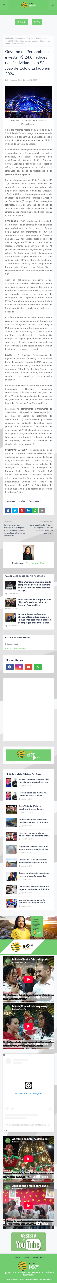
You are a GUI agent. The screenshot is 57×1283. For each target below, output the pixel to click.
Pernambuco (34, 501)
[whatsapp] (38, 667)
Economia (21, 38)
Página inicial (10, 38)
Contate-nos (38, 1258)
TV (38, 22)
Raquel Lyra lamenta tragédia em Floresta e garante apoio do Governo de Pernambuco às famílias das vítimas (34, 874)
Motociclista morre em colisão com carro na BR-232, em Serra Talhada (33, 821)
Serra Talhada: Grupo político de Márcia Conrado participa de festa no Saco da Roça (34, 602)
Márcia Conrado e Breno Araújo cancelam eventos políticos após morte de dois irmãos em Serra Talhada (34, 780)
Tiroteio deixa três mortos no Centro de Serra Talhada (32, 794)
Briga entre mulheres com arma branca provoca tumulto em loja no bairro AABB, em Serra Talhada (34, 847)
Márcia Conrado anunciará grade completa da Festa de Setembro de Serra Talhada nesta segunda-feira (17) (34, 586)
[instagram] (19, 667)
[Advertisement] (28, 709)
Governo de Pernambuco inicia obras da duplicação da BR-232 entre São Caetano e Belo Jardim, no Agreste (34, 861)
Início (17, 1258)
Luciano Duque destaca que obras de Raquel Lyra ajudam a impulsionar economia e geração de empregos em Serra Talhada (34, 618)
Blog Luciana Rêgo (14, 80)
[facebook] (10, 667)
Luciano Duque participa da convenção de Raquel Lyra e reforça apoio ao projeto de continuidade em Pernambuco (33, 901)
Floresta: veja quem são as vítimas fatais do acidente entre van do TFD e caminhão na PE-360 (34, 834)
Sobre (26, 1258)
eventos (22, 501)
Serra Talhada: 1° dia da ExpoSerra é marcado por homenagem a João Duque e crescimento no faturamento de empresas (33, 807)
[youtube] (28, 667)
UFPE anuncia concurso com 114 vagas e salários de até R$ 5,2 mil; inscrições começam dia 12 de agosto (35, 888)
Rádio (23, 22)
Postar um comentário (15, 648)
